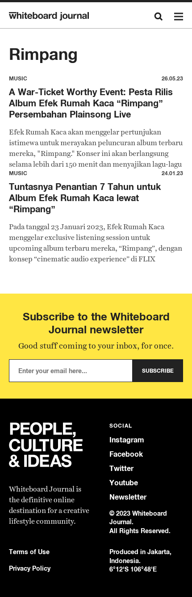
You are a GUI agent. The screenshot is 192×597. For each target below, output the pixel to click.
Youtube (123, 483)
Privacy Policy (29, 568)
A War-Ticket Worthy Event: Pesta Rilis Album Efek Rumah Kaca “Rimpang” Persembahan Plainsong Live (91, 103)
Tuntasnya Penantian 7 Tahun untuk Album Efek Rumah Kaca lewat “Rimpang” (85, 197)
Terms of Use (29, 551)
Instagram (126, 440)
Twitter (121, 468)
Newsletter (127, 497)
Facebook (126, 454)
